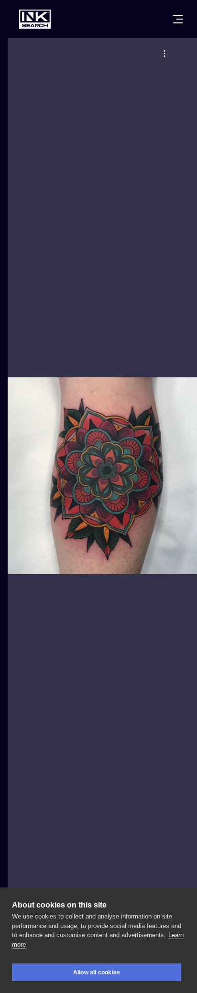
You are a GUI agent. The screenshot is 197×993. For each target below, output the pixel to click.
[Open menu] (177, 19)
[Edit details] (164, 53)
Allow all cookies (96, 972)
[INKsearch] (35, 19)
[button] (164, 53)
